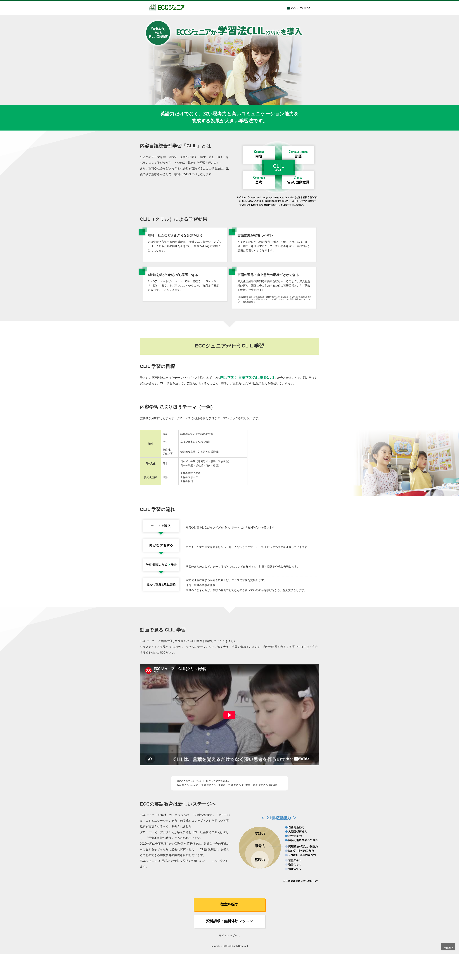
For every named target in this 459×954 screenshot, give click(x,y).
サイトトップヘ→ (229, 935)
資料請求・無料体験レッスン (229, 921)
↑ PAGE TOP (448, 946)
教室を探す (229, 904)
